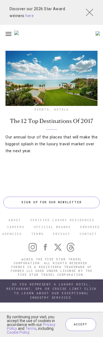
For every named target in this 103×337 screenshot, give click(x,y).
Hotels (61, 109)
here (29, 16)
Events (42, 109)
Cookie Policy (18, 332)
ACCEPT (81, 324)
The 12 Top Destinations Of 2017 (51, 121)
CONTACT (88, 234)
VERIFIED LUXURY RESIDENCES (62, 220)
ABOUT (15, 220)
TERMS (37, 234)
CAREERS (15, 227)
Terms (31, 328)
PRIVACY (61, 234)
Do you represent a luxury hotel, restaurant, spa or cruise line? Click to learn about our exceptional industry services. (51, 290)
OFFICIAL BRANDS (52, 227)
